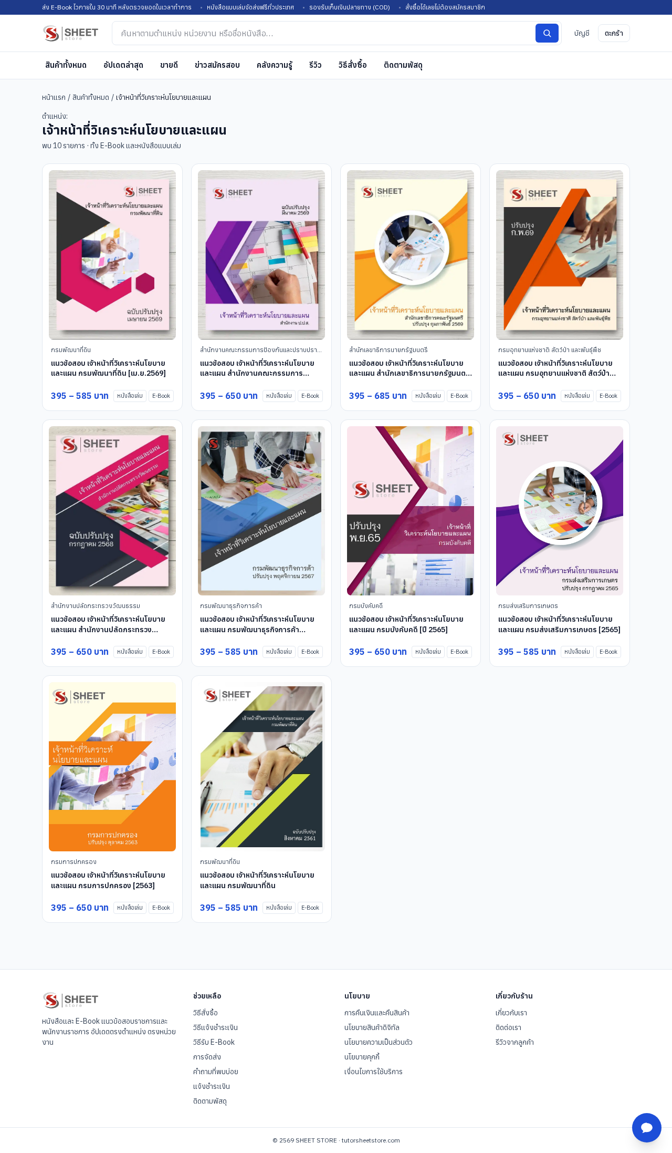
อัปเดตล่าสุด (123, 65)
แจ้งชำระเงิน (211, 1086)
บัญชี (582, 33)
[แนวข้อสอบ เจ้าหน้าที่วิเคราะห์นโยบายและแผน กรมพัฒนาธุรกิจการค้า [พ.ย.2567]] (261, 511)
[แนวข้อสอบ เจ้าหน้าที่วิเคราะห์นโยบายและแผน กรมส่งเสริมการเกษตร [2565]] (559, 511)
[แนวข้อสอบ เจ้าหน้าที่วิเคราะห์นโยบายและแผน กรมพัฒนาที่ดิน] (261, 767)
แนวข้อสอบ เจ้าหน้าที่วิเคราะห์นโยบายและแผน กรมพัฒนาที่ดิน (257, 880)
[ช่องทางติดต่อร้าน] (647, 1127)
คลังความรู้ (274, 65)
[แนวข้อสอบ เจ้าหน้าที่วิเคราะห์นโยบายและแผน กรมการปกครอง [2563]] (112, 767)
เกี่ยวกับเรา (511, 1012)
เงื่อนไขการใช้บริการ (373, 1071)
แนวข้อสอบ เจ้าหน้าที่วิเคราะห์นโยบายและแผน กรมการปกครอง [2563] (108, 880)
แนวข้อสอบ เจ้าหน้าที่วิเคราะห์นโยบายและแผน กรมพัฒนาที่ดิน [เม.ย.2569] (108, 368)
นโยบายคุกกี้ (362, 1057)
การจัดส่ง (207, 1057)
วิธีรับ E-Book (214, 1042)
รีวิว (315, 65)
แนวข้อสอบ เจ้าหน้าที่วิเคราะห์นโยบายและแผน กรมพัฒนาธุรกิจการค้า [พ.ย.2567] (257, 629)
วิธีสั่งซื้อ (353, 65)
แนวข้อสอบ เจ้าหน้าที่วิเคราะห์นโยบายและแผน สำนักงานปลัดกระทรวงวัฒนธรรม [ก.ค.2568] (108, 629)
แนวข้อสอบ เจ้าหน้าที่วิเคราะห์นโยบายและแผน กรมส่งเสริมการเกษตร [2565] (559, 624)
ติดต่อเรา (508, 1027)
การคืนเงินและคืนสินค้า (377, 1012)
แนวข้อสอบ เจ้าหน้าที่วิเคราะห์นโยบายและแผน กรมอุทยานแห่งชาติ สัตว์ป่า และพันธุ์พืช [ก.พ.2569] (555, 373)
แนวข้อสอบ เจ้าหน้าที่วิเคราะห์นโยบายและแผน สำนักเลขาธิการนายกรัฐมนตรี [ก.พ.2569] (409, 373)
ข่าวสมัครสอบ (217, 65)
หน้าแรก (54, 97)
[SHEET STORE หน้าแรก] (70, 33)
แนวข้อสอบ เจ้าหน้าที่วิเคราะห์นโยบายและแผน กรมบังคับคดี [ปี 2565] (406, 624)
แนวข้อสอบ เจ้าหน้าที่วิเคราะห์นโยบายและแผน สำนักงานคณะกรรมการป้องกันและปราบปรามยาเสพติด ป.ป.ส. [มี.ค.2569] (260, 378)
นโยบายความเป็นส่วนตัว (378, 1042)
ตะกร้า (614, 33)
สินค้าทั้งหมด (66, 65)
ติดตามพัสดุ (403, 65)
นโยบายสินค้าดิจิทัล (372, 1027)
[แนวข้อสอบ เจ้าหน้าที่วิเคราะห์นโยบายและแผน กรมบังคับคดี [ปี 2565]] (410, 511)
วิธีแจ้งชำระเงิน (215, 1027)
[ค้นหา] (547, 33)
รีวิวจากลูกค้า (515, 1042)
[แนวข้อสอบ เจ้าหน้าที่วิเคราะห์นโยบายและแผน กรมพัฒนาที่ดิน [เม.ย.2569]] (112, 255)
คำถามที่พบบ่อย (215, 1071)
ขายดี (169, 65)
